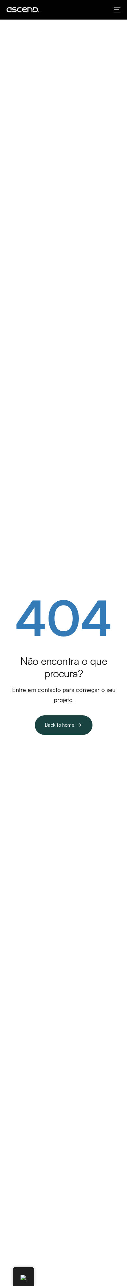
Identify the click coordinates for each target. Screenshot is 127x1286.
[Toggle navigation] (101, 10)
